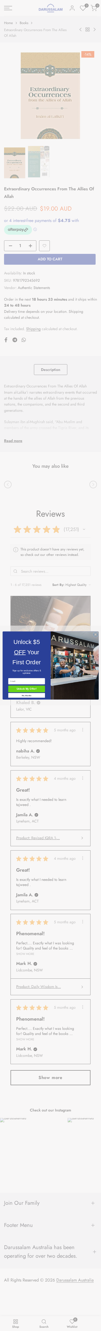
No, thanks (26, 695)
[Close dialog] (95, 634)
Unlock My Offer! (26, 689)
